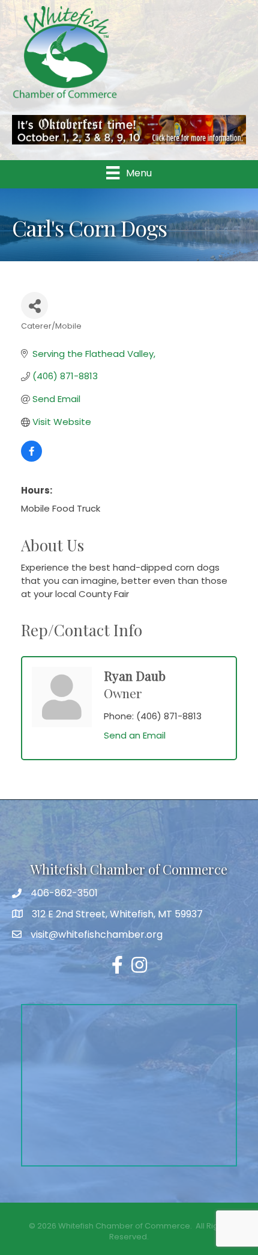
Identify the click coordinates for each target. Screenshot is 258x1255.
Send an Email (135, 735)
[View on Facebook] (31, 458)
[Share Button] (34, 305)
